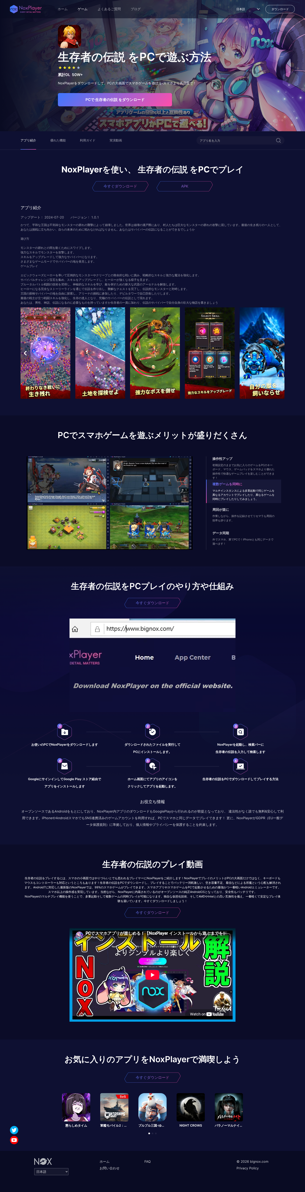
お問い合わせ (110, 1168)
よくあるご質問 (109, 9)
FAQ (147, 1161)
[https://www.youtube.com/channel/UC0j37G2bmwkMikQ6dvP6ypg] (14, 1140)
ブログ (136, 9)
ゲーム (83, 9)
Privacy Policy (248, 1168)
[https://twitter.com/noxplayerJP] (14, 1130)
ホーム (63, 9)
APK (184, 186)
